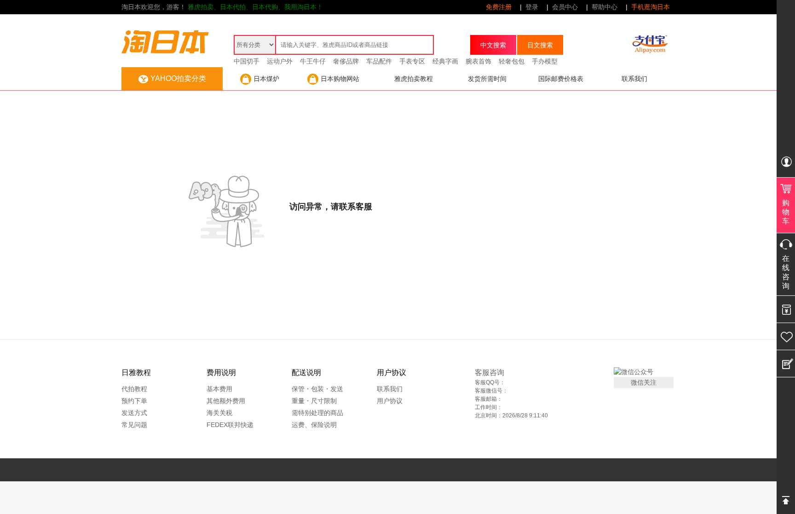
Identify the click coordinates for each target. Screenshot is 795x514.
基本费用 (219, 389)
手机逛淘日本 (650, 7)
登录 (531, 7)
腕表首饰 (478, 61)
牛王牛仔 (313, 61)
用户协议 (390, 400)
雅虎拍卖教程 (413, 78)
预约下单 (134, 400)
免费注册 (499, 7)
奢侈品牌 (346, 61)
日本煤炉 (266, 78)
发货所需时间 (487, 78)
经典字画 (445, 61)
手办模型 (545, 61)
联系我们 (634, 78)
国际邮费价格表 (560, 78)
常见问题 (134, 424)
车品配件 (379, 61)
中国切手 (246, 61)
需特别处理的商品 (317, 412)
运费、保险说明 (314, 424)
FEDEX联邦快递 (230, 424)
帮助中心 (604, 7)
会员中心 (565, 7)
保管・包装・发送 (317, 389)
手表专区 (412, 61)
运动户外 (280, 61)
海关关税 (219, 412)
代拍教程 (134, 389)
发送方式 (134, 412)
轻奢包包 (511, 61)
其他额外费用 (226, 400)
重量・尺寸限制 (314, 400)
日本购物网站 (340, 78)
